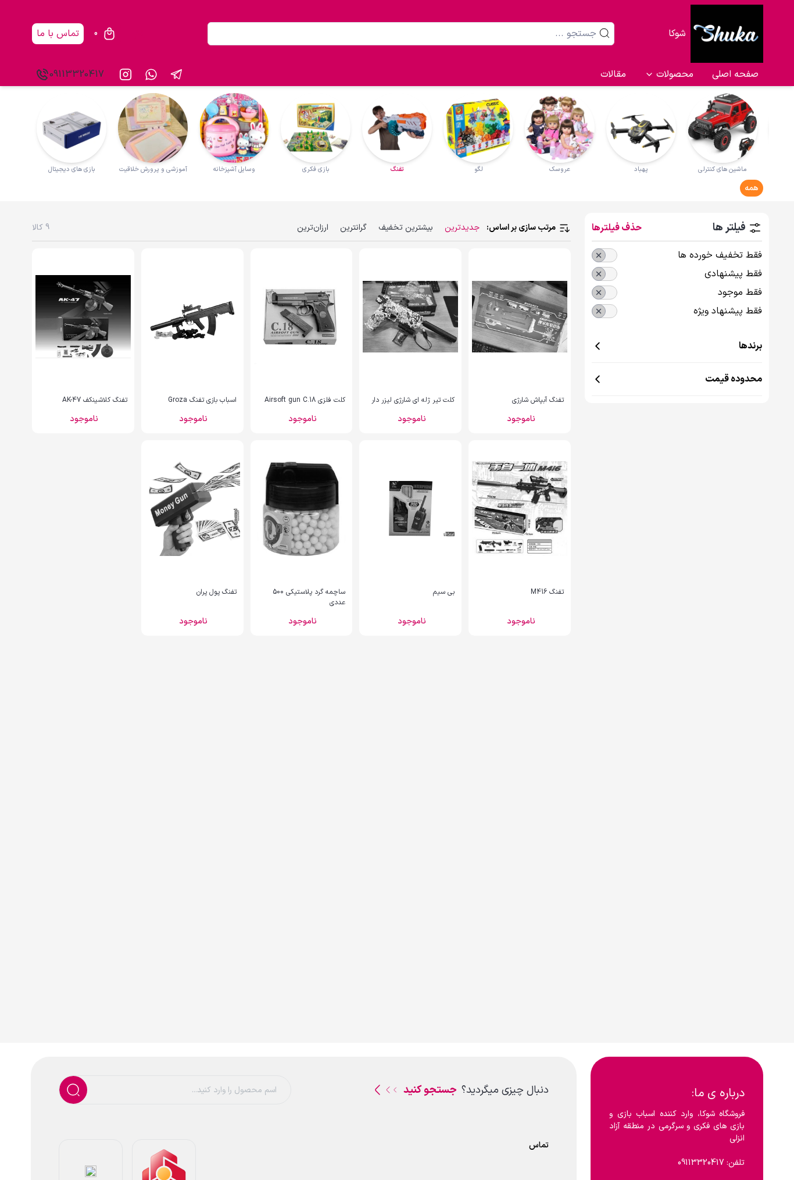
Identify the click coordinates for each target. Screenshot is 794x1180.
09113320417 (76, 74)
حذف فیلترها (617, 228)
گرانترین (353, 228)
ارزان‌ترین (312, 228)
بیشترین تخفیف (405, 228)
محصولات (674, 74)
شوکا (677, 34)
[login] (139, 33)
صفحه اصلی (735, 74)
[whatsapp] (151, 74)
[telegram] (177, 74)
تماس (539, 1145)
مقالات (613, 74)
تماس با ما (58, 34)
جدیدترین (462, 228)
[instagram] (125, 74)
